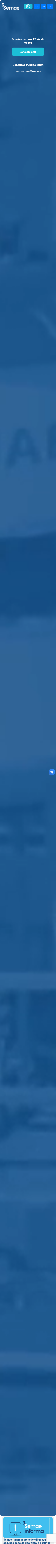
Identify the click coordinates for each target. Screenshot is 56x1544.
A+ (36, 6)
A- (43, 6)
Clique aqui (35, 70)
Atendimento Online (28, 6)
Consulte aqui (28, 51)
